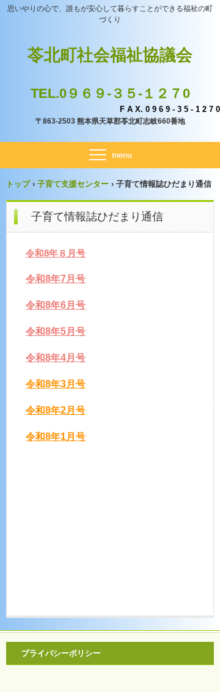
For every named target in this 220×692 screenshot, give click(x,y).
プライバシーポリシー (61, 653)
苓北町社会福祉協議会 (110, 55)
